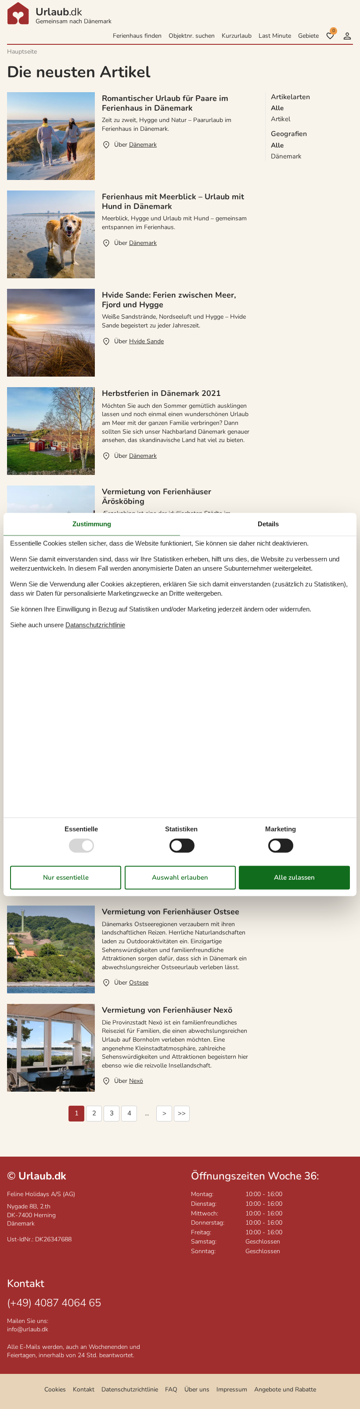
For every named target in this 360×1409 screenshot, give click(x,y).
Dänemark (286, 156)
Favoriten (333, 31)
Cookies (55, 1389)
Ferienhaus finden (137, 36)
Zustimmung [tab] (91, 524)
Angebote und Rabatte (285, 1389)
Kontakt (83, 1389)
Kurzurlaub (237, 36)
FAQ (171, 1389)
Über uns (196, 1389)
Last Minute (275, 36)
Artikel (280, 119)
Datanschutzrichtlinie (95, 625)
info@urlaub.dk (27, 1329)
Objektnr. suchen (192, 36)
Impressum (231, 1389)
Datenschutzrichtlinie (129, 1389)
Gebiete (308, 36)
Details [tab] (268, 524)
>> (182, 1113)
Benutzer (347, 36)
